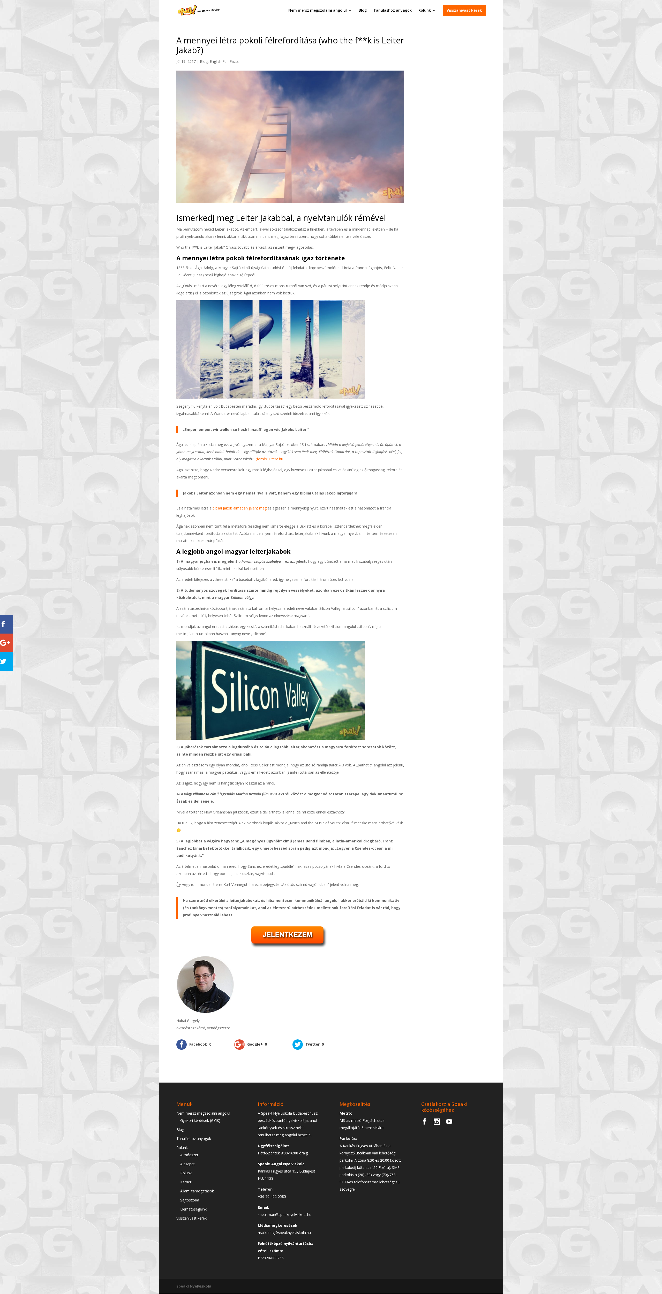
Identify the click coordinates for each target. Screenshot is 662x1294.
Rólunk (424, 10)
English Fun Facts (224, 61)
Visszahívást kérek (464, 10)
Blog (363, 10)
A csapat (187, 1163)
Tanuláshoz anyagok (392, 10)
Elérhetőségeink (193, 1209)
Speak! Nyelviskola (193, 1286)
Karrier (185, 1181)
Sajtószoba (189, 1200)
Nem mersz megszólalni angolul (317, 10)
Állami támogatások (197, 1191)
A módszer (189, 1154)
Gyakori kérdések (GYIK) (200, 1120)
